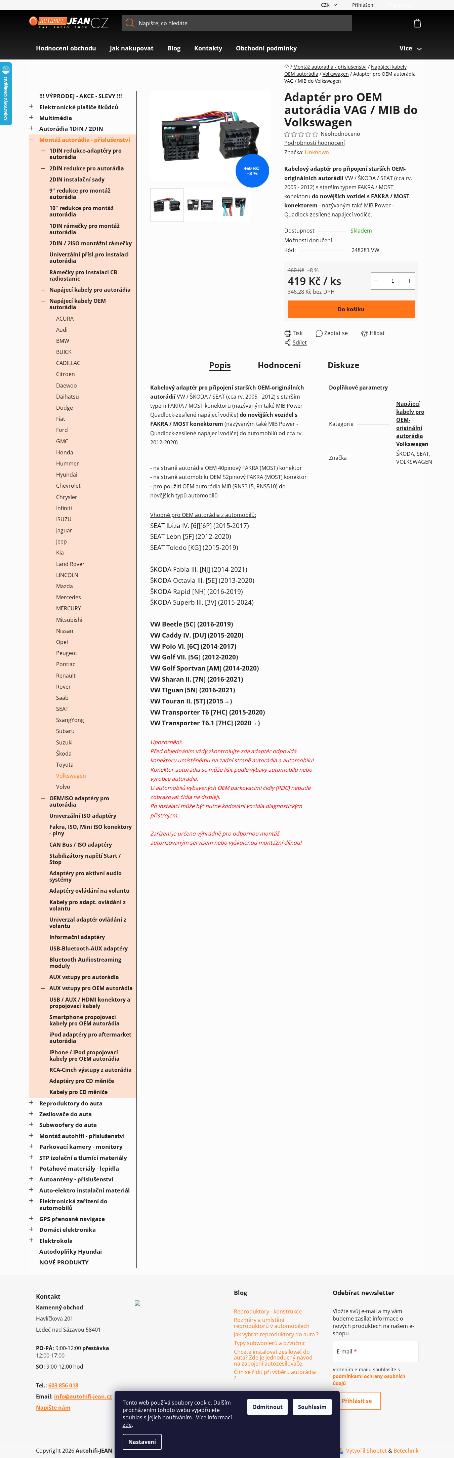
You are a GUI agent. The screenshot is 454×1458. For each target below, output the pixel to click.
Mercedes (68, 597)
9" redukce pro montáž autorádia (80, 194)
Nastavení (142, 1442)
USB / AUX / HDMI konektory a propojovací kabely (89, 1003)
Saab (62, 697)
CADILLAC (68, 363)
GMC (62, 441)
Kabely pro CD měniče (78, 1092)
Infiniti (64, 508)
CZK (326, 5)
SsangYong (70, 720)
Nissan (64, 631)
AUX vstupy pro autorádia (84, 977)
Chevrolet (68, 485)
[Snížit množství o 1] (376, 281)
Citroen (65, 374)
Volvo (63, 787)
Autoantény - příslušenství (76, 1179)
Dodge (64, 407)
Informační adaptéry (77, 937)
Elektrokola (56, 1241)
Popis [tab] (220, 364)
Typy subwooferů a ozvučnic (269, 1343)
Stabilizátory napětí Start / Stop (85, 859)
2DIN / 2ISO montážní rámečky (90, 243)
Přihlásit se (357, 1401)
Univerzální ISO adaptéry (82, 815)
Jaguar (64, 530)
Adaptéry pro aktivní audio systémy (85, 876)
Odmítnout (267, 1407)
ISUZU (64, 519)
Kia (60, 552)
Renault (66, 675)
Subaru (65, 731)
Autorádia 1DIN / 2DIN (71, 128)
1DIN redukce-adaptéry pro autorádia (85, 154)
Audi (62, 329)
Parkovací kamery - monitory (81, 1146)
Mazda (64, 586)
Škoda (64, 753)
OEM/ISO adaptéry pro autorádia (79, 801)
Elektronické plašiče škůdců (78, 107)
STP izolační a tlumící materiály (83, 1158)
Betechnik (406, 1450)
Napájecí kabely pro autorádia (90, 289)
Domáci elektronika (67, 1229)
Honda (64, 452)
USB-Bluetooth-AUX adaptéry (88, 948)
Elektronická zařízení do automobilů (73, 1204)
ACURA (65, 318)
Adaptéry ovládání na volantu (89, 890)
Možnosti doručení (308, 240)
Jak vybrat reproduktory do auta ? (276, 1335)
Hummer (67, 463)
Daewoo (66, 385)
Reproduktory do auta (70, 1103)
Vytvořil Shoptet (366, 1450)
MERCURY (68, 608)
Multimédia (55, 118)
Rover (63, 686)
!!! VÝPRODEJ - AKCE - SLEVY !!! (80, 96)
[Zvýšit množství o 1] (410, 281)
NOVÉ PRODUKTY (64, 1262)
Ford (62, 430)
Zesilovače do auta (65, 1114)
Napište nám (53, 1407)
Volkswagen (71, 775)
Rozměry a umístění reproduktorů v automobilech (271, 1323)
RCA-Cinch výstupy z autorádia (90, 1070)
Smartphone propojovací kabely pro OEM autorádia (84, 1020)
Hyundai (66, 474)
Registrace (400, 5)
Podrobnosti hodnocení (314, 143)
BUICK (64, 352)
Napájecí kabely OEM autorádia (77, 304)
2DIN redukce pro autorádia (86, 168)
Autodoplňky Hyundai (70, 1251)
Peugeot (66, 653)
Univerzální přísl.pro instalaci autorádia (89, 258)
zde (127, 1424)
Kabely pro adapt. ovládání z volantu (87, 905)
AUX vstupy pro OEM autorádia (91, 988)
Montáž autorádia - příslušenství (84, 140)
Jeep (61, 541)
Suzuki (64, 742)
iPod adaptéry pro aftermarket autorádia (90, 1038)
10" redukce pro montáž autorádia (81, 211)
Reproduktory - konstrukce (268, 1312)
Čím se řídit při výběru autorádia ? (275, 1375)
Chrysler (66, 497)
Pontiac (65, 664)
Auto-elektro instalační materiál (84, 1190)
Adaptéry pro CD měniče (81, 1081)
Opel (62, 642)
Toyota (65, 764)
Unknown (317, 152)
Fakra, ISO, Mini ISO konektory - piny (90, 830)
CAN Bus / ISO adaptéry (80, 844)
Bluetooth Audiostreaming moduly (85, 963)
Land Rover (70, 564)
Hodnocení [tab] (279, 364)
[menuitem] (66, 48)
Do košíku (351, 309)
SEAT (62, 709)
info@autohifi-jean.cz (83, 1396)
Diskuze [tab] (343, 364)
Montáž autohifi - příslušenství (82, 1136)
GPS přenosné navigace (72, 1219)
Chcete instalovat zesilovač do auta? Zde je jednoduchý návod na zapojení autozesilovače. (273, 1358)
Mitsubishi (69, 619)
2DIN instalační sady (77, 179)
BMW (62, 341)
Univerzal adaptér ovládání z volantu (87, 923)
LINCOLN (67, 575)
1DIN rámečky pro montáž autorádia (84, 229)
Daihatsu (67, 396)
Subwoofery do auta (68, 1125)
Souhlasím (312, 1407)
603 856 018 (63, 1385)
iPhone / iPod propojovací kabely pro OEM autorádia (84, 1055)
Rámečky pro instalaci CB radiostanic (83, 275)
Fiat (60, 418)
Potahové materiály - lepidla (79, 1168)
